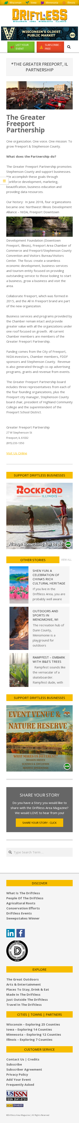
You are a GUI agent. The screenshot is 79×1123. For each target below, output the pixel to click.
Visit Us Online (16, 453)
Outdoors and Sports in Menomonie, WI (45, 615)
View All (66, 560)
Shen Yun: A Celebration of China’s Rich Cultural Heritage (49, 576)
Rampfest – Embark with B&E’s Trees (49, 659)
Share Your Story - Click (39, 823)
